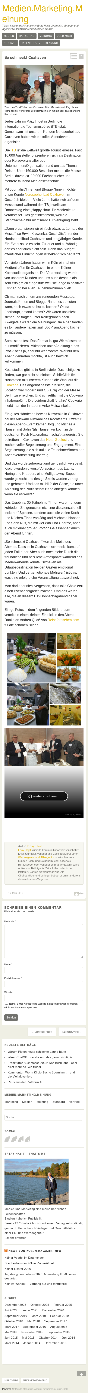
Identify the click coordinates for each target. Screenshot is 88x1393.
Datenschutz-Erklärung (39, 43)
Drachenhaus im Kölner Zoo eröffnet (29, 1263)
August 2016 (58, 1326)
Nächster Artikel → (72, 1031)
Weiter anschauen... (47, 796)
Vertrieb (74, 1101)
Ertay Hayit (34, 846)
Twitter (20, 1139)
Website (8, 992)
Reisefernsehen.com (63, 620)
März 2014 (11, 1343)
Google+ (14, 1139)
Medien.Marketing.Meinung (42, 13)
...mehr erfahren (15, 1237)
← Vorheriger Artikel (42, 1031)
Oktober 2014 (48, 1337)
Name (8, 964)
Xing (27, 1139)
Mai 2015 (28, 1337)
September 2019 (15, 1316)
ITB (13, 150)
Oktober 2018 (13, 1321)
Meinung (46, 36)
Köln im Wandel (14, 1283)
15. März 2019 (15, 892)
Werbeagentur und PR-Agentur (36, 857)
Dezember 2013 (55, 1343)
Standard (59, 1101)
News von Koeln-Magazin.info (35, 1251)
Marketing (27, 36)
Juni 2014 (68, 1337)
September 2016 (34, 1326)
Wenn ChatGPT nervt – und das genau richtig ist (40, 1057)
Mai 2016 (10, 1332)
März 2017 (11, 1326)
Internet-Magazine (34, 1380)
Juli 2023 (10, 1310)
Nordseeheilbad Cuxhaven (45, 194)
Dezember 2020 (53, 1310)
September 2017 (55, 1321)
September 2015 (58, 1332)
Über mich (64, 36)
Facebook (7, 1139)
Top (78, 1373)
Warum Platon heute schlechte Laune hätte (37, 1051)
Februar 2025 (62, 1304)
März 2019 (38, 1316)
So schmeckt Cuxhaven (25, 57)
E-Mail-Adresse (13, 978)
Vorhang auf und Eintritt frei (48, 1283)
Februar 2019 (59, 1316)
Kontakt (10, 43)
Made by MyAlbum (73, 814)
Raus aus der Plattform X (25, 1082)
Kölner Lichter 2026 (17, 1268)
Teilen (81, 893)
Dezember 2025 (15, 1304)
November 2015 (32, 1332)
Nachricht (10, 921)
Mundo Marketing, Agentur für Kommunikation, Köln (41, 1389)
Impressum (11, 1380)
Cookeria (11, 385)
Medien (9, 36)
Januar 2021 (29, 1310)
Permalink (73, 56)
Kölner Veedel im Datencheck (24, 1257)
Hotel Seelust (56, 439)
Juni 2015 (11, 1337)
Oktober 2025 (40, 1304)
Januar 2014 (31, 1343)
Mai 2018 (33, 1321)
